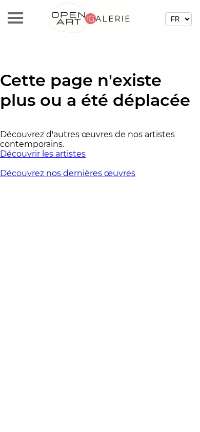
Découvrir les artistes (43, 154)
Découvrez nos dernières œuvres (67, 173)
